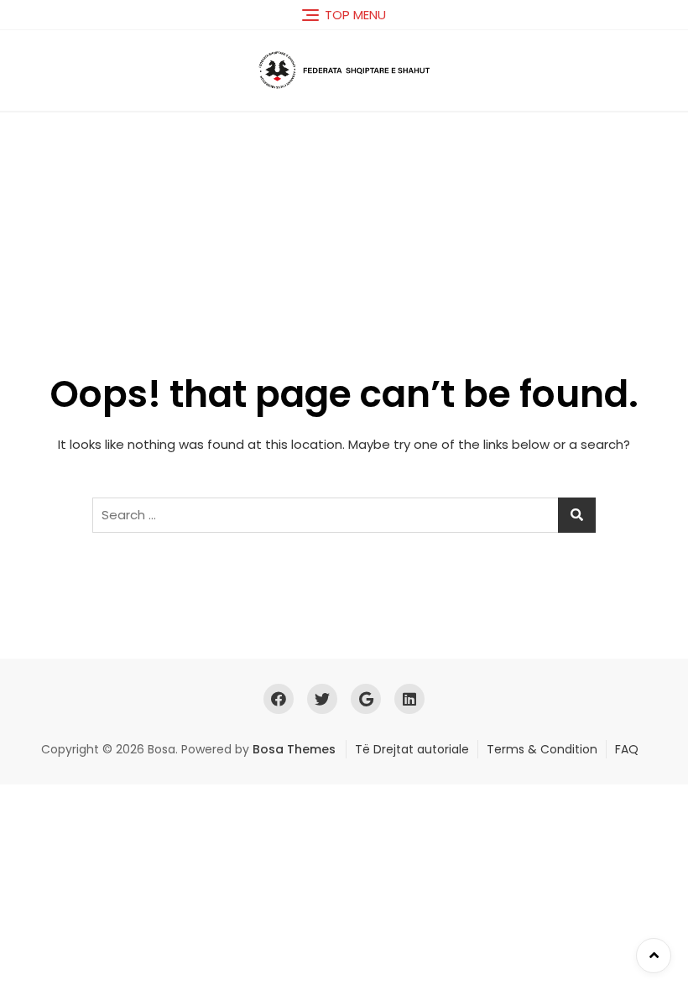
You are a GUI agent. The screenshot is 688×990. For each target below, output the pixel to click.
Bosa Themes (294, 749)
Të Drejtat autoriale (412, 749)
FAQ (626, 749)
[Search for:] (344, 515)
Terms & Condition (542, 749)
